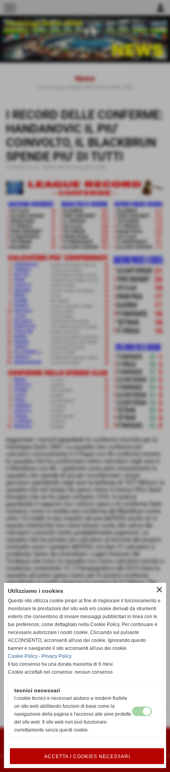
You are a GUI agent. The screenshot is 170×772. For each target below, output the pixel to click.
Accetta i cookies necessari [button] (87, 756)
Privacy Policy (57, 656)
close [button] (159, 589)
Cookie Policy (23, 656)
